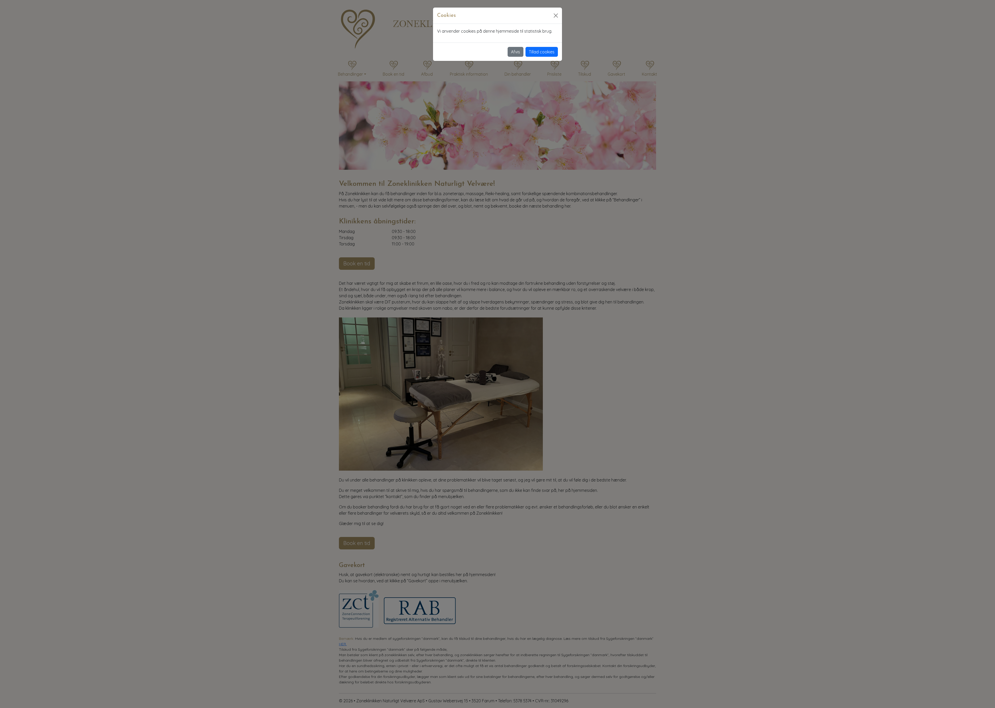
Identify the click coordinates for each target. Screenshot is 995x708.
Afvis (515, 51)
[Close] (556, 15)
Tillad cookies (542, 51)
